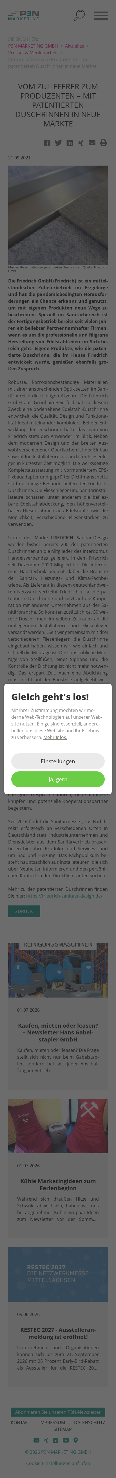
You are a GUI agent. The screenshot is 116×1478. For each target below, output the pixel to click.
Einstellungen (58, 761)
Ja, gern (58, 779)
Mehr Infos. (55, 737)
